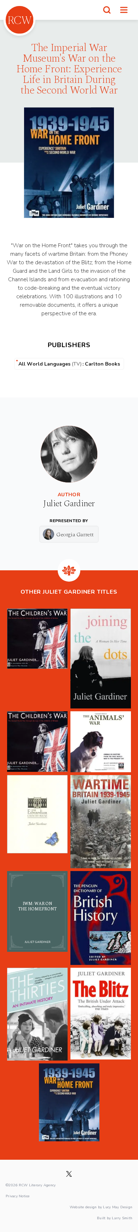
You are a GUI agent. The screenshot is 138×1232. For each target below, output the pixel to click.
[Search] (106, 9)
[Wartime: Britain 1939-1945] (100, 821)
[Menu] (123, 9)
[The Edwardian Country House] (37, 821)
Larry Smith (122, 1218)
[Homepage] (19, 20)
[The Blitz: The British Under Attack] (100, 1014)
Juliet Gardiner (68, 503)
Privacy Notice (18, 1196)
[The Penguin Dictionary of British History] (100, 918)
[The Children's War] (37, 658)
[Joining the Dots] (100, 658)
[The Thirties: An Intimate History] (37, 1014)
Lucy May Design (117, 1207)
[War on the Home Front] (69, 1102)
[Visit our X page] (69, 1174)
